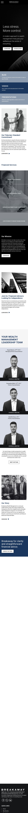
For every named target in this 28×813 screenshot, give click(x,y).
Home (4, 808)
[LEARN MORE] (14, 76)
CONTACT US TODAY (7, 551)
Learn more (4, 312)
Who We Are (6, 811)
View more (4, 519)
